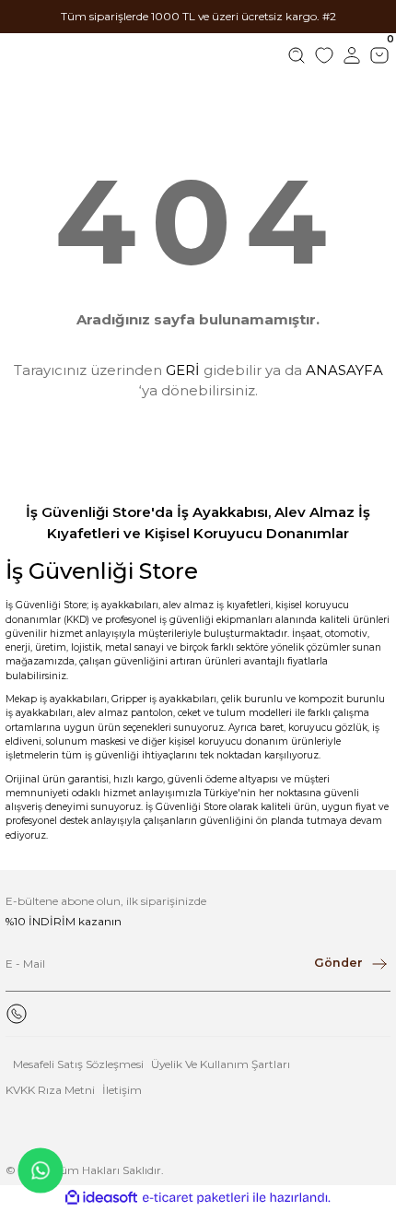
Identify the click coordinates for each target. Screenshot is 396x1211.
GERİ (183, 370)
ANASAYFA (344, 370)
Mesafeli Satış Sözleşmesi (78, 1064)
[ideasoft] (101, 1198)
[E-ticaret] (196, 1198)
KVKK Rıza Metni (50, 1090)
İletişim (122, 1090)
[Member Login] (352, 55)
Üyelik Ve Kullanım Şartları (220, 1064)
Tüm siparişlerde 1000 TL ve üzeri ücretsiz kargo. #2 (198, 16)
